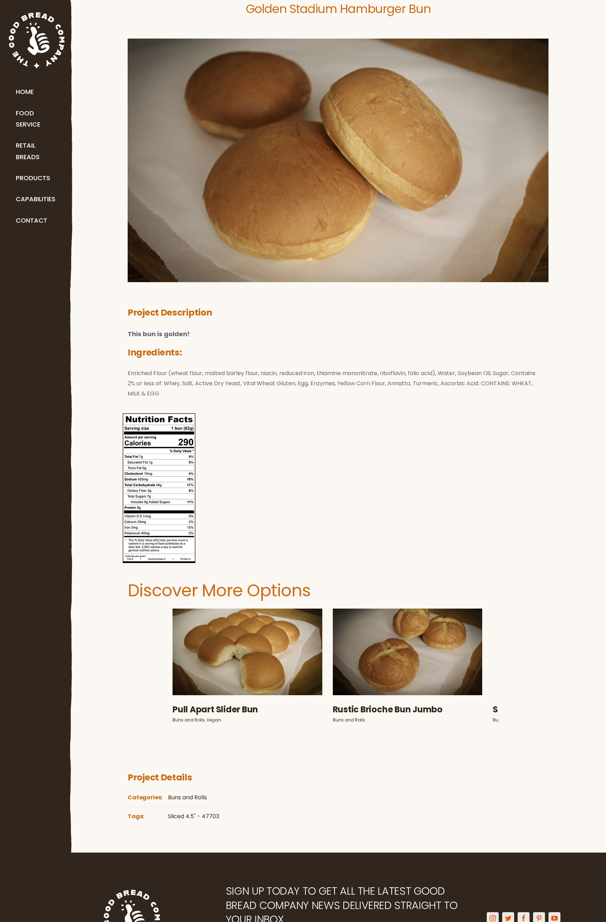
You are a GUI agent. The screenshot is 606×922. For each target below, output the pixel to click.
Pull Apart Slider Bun (251, 650)
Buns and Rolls (243, 662)
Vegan (268, 662)
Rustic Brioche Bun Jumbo (419, 650)
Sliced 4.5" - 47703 (193, 821)
